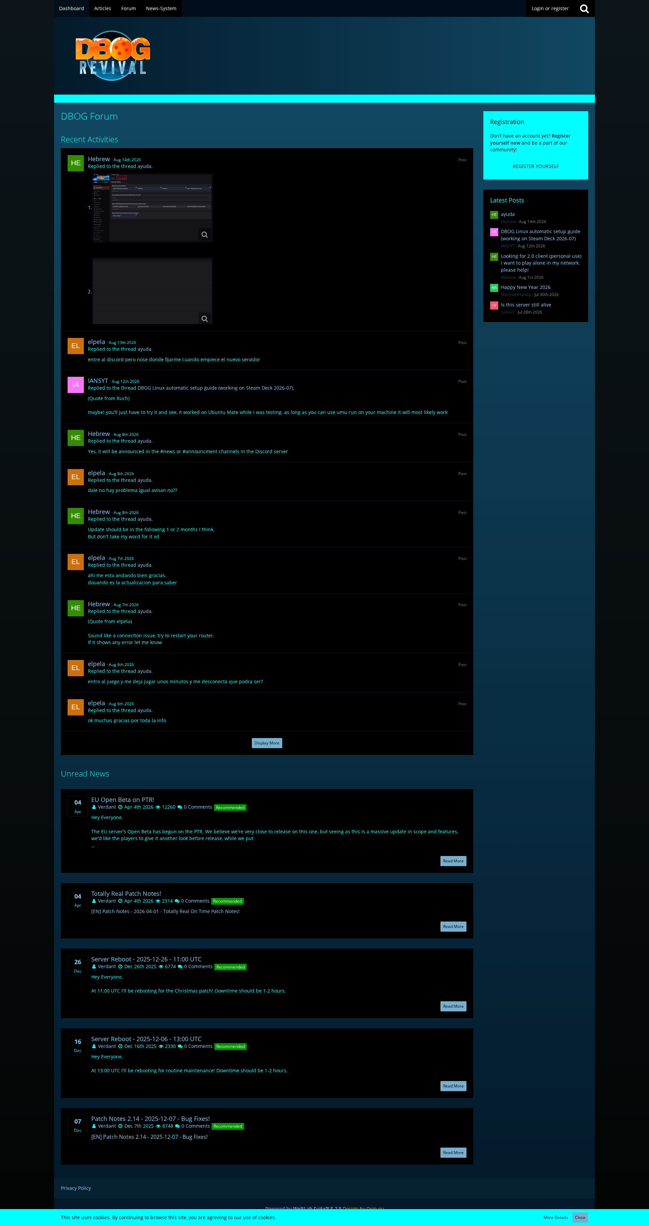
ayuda (144, 166)
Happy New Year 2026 (526, 287)
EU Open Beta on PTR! (122, 800)
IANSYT (98, 380)
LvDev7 (508, 312)
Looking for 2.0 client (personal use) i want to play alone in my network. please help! (541, 263)
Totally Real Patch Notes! (126, 894)
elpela (96, 342)
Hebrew (99, 159)
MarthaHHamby (516, 294)
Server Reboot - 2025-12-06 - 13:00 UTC (146, 1039)
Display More (267, 743)
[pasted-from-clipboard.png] (152, 207)
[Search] (584, 8)
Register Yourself (536, 166)
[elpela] (76, 346)
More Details (556, 1217)
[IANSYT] (76, 385)
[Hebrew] (76, 163)
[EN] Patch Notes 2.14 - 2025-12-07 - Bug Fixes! (149, 1137)
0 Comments (197, 807)
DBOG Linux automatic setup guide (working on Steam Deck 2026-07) (215, 388)
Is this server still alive (526, 304)
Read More (453, 861)
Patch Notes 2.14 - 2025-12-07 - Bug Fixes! (150, 1119)
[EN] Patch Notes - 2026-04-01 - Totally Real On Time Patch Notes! (165, 911)
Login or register (550, 8)
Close (580, 1217)
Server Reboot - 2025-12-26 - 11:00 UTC (146, 959)
